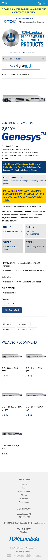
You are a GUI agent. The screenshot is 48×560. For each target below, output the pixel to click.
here (26, 532)
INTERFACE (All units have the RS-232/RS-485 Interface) (21, 264)
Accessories (24, 502)
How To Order (24, 491)
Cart (44, 3)
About (24, 488)
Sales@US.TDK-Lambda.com (32, 523)
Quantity (5, 299)
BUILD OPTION (8, 288)
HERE (6, 200)
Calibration (6, 277)
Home (4, 74)
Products (24, 498)
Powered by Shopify (23, 551)
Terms (24, 495)
